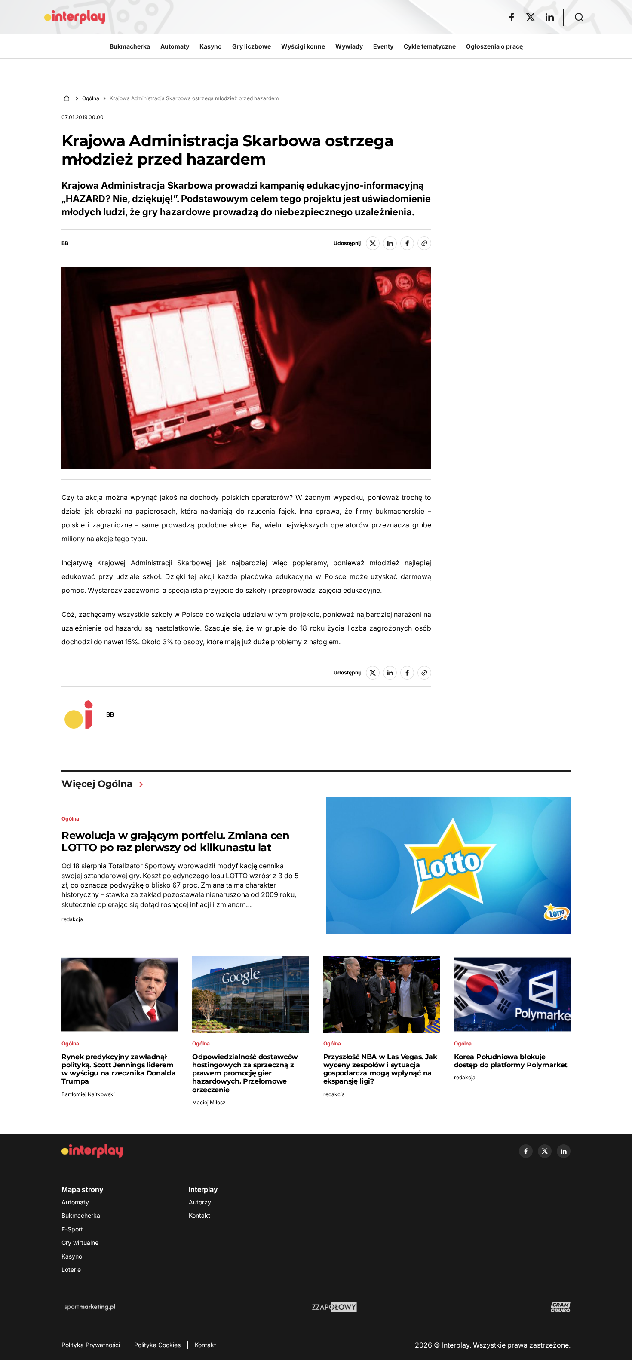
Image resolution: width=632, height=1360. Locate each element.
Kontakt (199, 1215)
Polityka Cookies (157, 1344)
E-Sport (72, 1229)
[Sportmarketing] (89, 1307)
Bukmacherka (80, 1215)
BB (64, 243)
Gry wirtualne (79, 1242)
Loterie (71, 1269)
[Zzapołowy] (334, 1307)
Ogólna (90, 98)
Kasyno (71, 1256)
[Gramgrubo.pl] (561, 1307)
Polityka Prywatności (90, 1344)
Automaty (75, 1202)
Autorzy (200, 1202)
